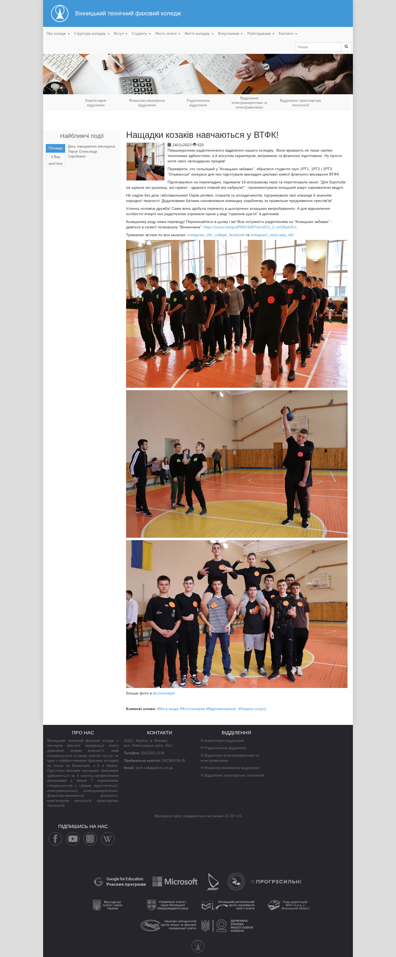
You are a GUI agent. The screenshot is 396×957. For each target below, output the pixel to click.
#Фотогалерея (192, 709)
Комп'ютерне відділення (224, 741)
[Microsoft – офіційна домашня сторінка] (175, 881)
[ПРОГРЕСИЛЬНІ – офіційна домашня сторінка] (276, 881)
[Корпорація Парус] (213, 881)
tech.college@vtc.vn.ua (154, 768)
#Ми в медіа (168, 709)
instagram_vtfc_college (207, 235)
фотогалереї (164, 693)
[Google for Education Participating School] (120, 881)
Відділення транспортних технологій (234, 775)
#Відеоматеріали (221, 709)
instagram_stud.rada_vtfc (272, 235)
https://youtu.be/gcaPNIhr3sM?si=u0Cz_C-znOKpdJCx (250, 227)
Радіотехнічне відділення (225, 748)
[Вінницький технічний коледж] (198, 946)
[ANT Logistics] (236, 881)
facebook (237, 235)
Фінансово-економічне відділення (231, 768)
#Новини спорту (252, 709)
